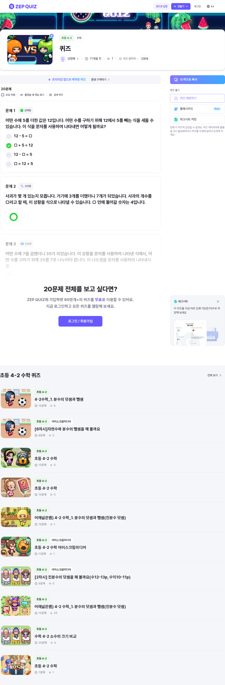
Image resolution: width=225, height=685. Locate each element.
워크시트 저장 (188, 119)
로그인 (197, 6)
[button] (197, 320)
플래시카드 (200, 108)
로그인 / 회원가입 (80, 321)
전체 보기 (212, 375)
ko (212, 6)
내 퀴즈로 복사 (188, 79)
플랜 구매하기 (98, 79)
